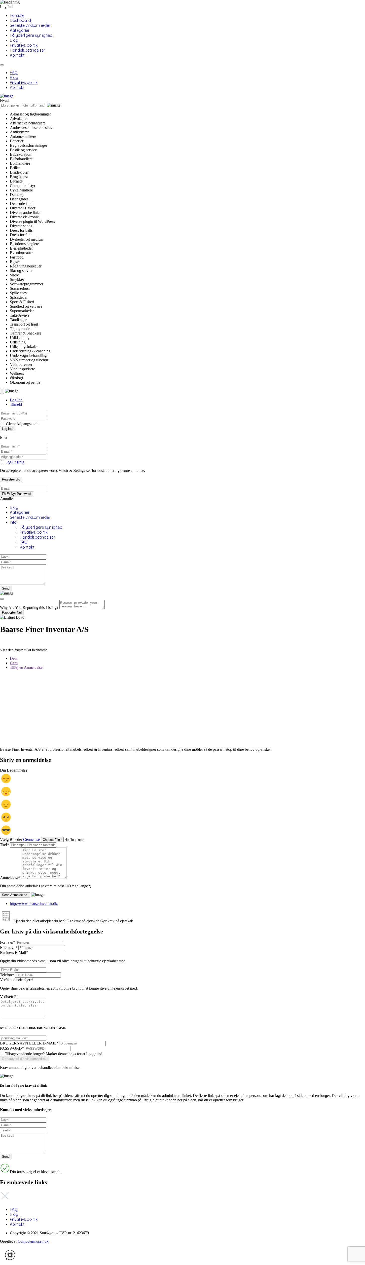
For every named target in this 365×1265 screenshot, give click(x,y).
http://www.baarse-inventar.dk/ (34, 903)
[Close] (2, 599)
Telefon (7, 975)
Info (13, 522)
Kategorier (20, 30)
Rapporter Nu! (12, 612)
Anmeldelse (10, 877)
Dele (13, 658)
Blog (14, 40)
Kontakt (17, 55)
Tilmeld (16, 404)
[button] (10, 1255)
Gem (14, 663)
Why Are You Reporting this (29, 607)
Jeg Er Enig (15, 462)
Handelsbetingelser (27, 50)
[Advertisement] (149, 708)
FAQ (14, 72)
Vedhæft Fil (9, 997)
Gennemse (31, 839)
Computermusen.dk (33, 1241)
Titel (4, 845)
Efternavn (8, 947)
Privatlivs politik (23, 45)
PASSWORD (12, 1048)
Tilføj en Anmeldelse (26, 667)
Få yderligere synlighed (31, 35)
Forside (17, 15)
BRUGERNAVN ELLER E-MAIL (29, 1043)
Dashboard (20, 20)
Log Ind (16, 400)
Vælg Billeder (11, 839)
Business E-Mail (62, 956)
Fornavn (7, 942)
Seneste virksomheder (30, 25)
